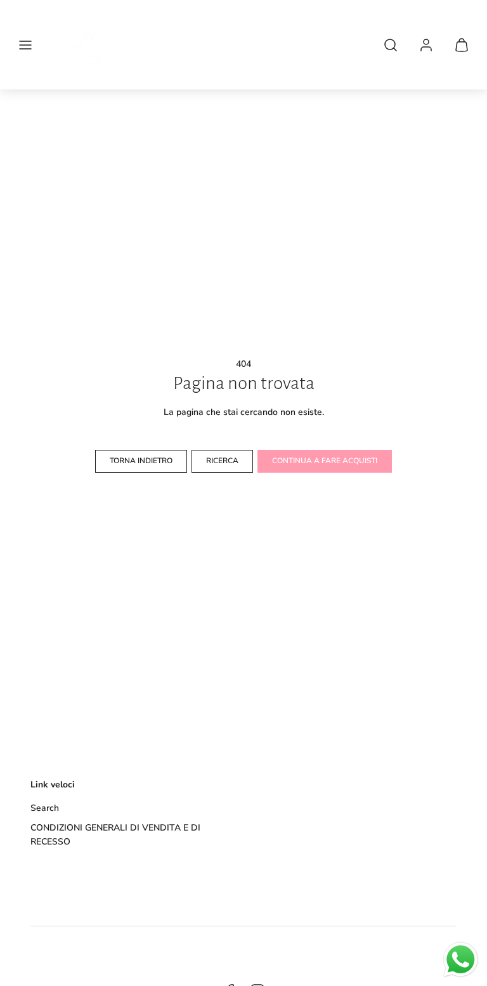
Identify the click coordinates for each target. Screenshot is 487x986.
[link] (426, 45)
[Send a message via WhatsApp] (461, 960)
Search (44, 808)
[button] (25, 45)
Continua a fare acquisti (324, 461)
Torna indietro (141, 461)
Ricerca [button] (222, 461)
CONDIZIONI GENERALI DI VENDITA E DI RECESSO (115, 835)
